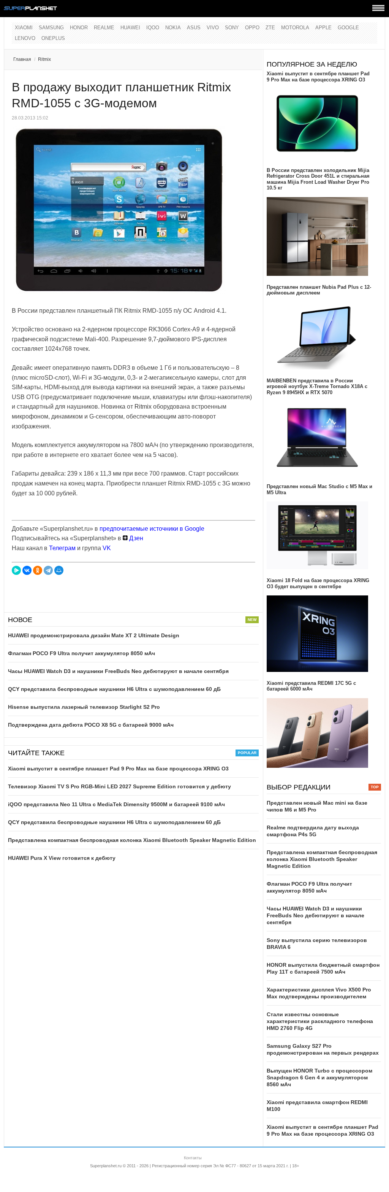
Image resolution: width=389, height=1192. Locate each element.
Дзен (135, 538)
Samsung (51, 27)
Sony (232, 27)
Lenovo (25, 38)
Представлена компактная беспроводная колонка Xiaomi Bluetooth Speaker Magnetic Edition (132, 840)
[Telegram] (48, 570)
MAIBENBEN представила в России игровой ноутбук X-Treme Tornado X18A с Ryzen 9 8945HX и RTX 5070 (317, 386)
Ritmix (44, 59)
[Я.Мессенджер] (16, 570)
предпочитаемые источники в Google (152, 528)
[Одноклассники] (37, 570)
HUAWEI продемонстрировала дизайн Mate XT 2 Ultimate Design (93, 635)
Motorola (295, 27)
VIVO (213, 27)
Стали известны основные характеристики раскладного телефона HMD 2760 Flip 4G (320, 1021)
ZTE (270, 27)
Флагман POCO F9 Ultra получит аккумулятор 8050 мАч (81, 653)
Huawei (130, 27)
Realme (104, 27)
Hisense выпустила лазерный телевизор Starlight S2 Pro (84, 707)
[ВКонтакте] (27, 570)
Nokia (173, 27)
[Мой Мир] (58, 570)
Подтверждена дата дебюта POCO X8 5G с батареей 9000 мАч (91, 725)
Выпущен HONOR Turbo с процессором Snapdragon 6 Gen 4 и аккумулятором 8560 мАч (319, 1077)
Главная (22, 59)
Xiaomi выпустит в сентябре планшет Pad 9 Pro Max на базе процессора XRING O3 (118, 768)
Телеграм (62, 548)
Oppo (252, 27)
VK (107, 548)
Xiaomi (24, 27)
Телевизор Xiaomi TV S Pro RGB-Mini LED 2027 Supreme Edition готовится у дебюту (119, 786)
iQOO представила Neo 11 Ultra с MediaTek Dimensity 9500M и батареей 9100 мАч (116, 804)
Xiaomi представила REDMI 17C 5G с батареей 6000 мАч (311, 686)
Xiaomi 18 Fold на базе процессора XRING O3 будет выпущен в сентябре (318, 583)
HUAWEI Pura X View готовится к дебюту (61, 858)
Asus (194, 27)
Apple (323, 27)
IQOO (152, 27)
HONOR (79, 27)
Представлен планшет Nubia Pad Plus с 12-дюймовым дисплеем (319, 290)
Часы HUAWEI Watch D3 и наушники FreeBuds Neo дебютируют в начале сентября (118, 671)
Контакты (193, 1157)
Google (348, 27)
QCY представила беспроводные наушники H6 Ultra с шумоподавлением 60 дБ (114, 689)
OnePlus (53, 38)
